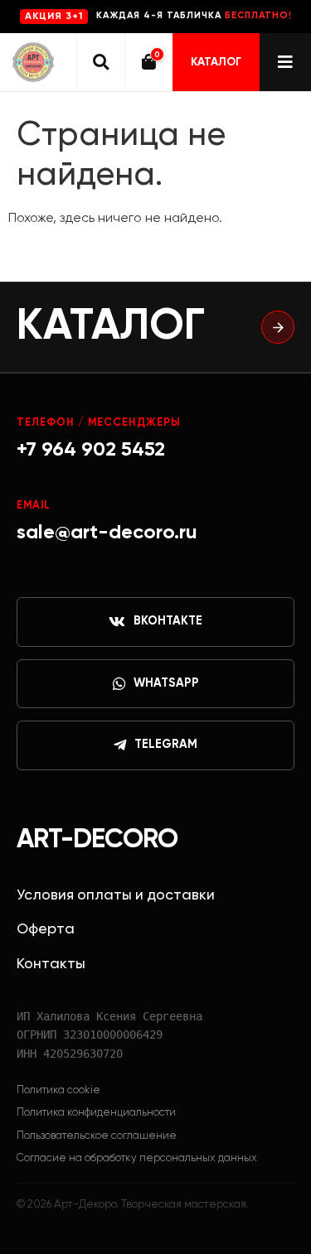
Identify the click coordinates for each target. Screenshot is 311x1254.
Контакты (51, 964)
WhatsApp (166, 683)
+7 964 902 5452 (91, 450)
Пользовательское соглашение (97, 1136)
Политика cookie (58, 1090)
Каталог (216, 62)
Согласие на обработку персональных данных (137, 1158)
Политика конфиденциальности (96, 1112)
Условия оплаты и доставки (116, 895)
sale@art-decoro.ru (107, 533)
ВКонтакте (168, 621)
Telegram (165, 744)
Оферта (46, 929)
